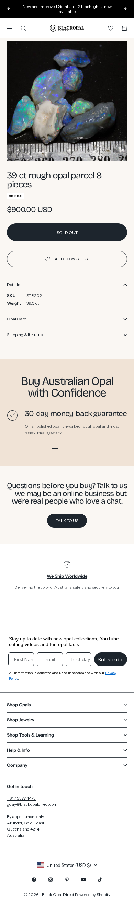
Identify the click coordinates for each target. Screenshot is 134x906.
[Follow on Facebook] (34, 879)
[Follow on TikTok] (100, 879)
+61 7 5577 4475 (21, 798)
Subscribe (111, 659)
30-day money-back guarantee (76, 413)
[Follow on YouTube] (83, 879)
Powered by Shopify (92, 894)
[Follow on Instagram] (50, 879)
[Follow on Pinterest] (67, 879)
